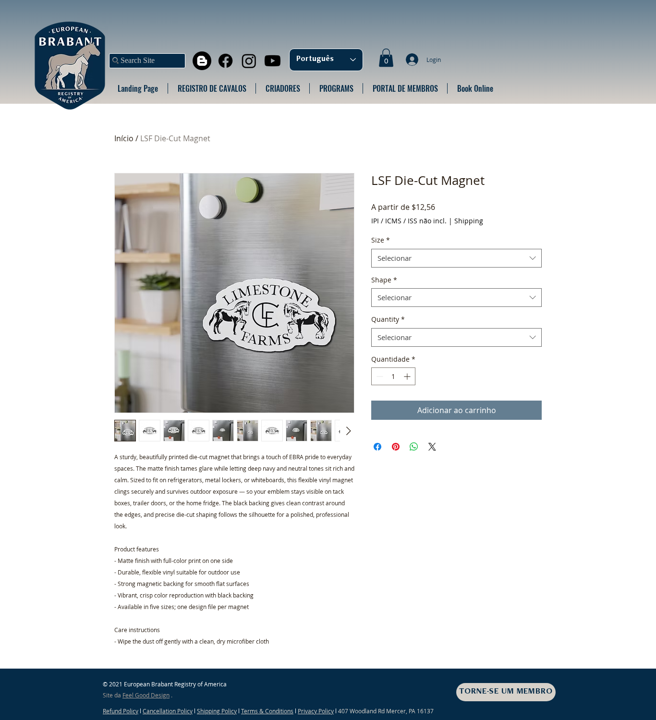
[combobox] (456, 258)
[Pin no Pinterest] (395, 446)
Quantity (388, 319)
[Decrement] (379, 376)
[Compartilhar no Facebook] (377, 446)
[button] (386, 58)
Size (380, 239)
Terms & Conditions (267, 711)
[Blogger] (202, 60)
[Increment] (408, 376)
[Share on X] (432, 446)
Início (124, 138)
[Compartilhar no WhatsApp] (414, 446)
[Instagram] (249, 60)
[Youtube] (272, 60)
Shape (384, 279)
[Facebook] (225, 60)
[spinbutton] (393, 376)
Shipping (468, 220)
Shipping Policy (217, 711)
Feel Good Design (146, 695)
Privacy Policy (316, 711)
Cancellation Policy (168, 711)
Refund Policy (120, 711)
